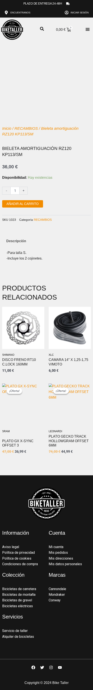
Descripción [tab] (16, 241)
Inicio (6, 128)
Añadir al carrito (22, 204)
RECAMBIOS (26, 128)
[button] (41, 28)
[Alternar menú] (87, 29)
